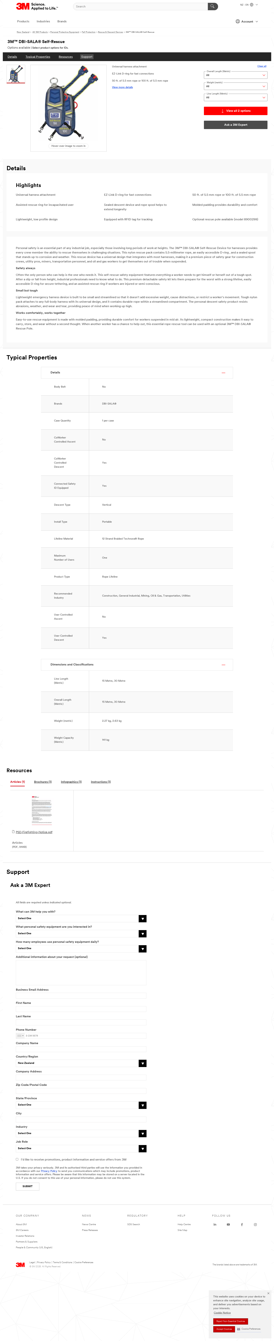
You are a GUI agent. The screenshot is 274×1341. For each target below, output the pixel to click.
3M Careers (22, 1230)
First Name (23, 1003)
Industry (21, 1127)
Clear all (261, 66)
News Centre (89, 1224)
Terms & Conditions (62, 1262)
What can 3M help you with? (35, 911)
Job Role (22, 1141)
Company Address (29, 1071)
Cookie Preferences (83, 1262)
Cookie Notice (222, 1313)
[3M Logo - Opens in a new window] (37, 6)
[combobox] (20, 1036)
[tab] (17, 782)
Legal (32, 1262)
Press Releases (90, 1230)
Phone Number (26, 1029)
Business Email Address (32, 989)
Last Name (23, 1016)
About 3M (21, 1224)
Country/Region (27, 1056)
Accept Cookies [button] (224, 1329)
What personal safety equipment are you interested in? (54, 926)
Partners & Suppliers (26, 1242)
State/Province (26, 1098)
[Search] (213, 6)
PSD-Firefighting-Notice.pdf (34, 832)
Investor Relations (25, 1236)
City (19, 1113)
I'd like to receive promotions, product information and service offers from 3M (73, 1159)
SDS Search (133, 1224)
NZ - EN (244, 5)
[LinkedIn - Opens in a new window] (215, 1224)
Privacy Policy (49, 1171)
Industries (43, 21)
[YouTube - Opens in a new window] (228, 1224)
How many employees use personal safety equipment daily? (57, 942)
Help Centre (184, 1224)
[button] (249, 1329)
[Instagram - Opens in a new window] (255, 1224)
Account (247, 21)
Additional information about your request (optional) (52, 957)
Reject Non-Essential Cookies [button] (230, 1321)
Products (23, 21)
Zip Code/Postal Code (31, 1085)
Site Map (182, 1230)
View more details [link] (122, 87)
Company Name (27, 1043)
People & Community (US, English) (34, 1247)
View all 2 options (238, 111)
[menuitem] (12, 56)
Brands (62, 21)
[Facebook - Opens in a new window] (242, 1224)
